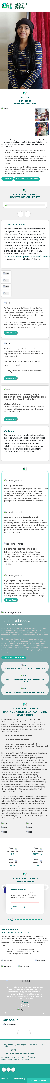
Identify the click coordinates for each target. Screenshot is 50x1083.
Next (39, 1009)
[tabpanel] (25, 1009)
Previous (4, 1009)
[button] (22, 71)
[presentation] (20, 214)
